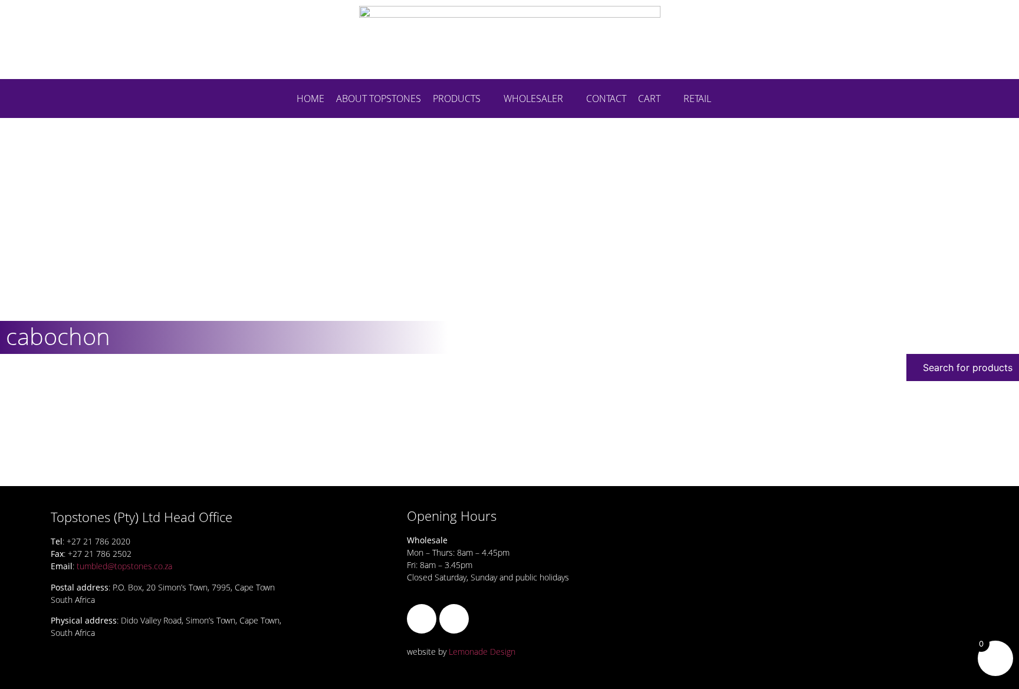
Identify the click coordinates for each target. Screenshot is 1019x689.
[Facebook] (421, 619)
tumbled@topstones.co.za (124, 566)
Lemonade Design (482, 651)
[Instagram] (454, 619)
